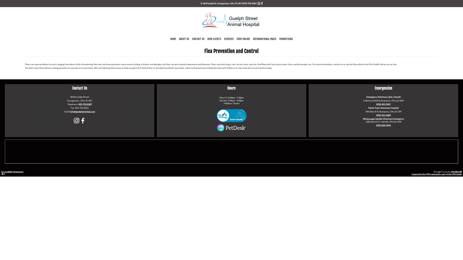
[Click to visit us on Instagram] (258, 3)
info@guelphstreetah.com (82, 111)
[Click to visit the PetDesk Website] (231, 127)
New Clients (214, 39)
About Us (184, 39)
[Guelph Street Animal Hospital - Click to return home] (231, 19)
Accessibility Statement (12, 171)
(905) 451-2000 (383, 115)
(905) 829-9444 (383, 125)
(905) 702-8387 (249, 3)
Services (229, 39)
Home (173, 39)
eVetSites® (456, 171)
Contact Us (198, 39)
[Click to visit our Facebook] (261, 3)
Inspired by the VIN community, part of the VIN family (437, 174)
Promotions (286, 39)
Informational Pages (264, 39)
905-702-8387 (85, 104)
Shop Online (243, 39)
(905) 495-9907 (383, 104)
